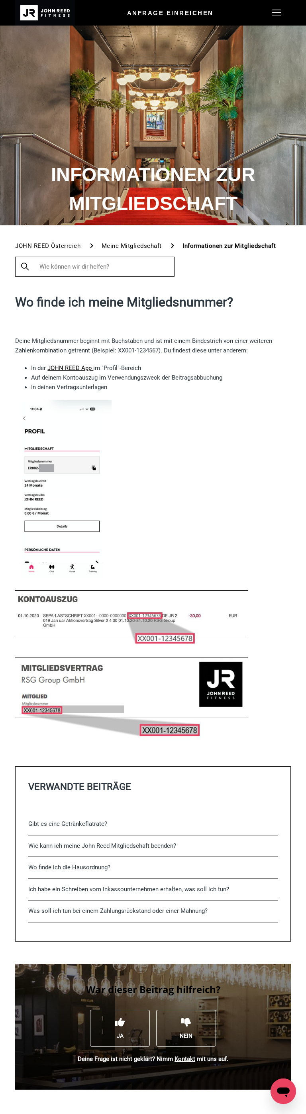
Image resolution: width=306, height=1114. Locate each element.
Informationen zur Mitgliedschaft (229, 245)
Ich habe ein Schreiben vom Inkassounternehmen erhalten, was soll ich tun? (128, 889)
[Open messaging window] (283, 1091)
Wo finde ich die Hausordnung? (69, 867)
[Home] (45, 13)
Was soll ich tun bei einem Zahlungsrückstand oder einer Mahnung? (118, 910)
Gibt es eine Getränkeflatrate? (67, 823)
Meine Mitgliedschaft (132, 245)
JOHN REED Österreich (47, 245)
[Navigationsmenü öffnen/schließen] (277, 12)
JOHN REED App (69, 368)
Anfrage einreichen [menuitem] (170, 13)
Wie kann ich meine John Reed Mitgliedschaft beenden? (102, 845)
